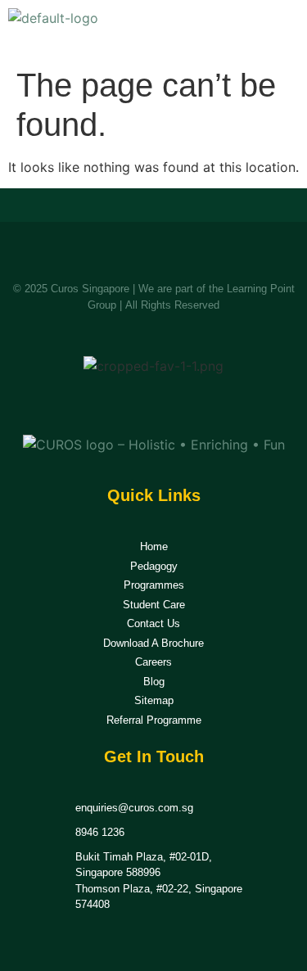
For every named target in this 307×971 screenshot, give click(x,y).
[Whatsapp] (173, 404)
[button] (281, 29)
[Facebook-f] (134, 404)
